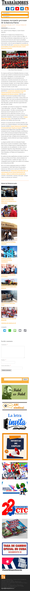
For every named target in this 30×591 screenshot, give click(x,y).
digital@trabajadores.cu (7, 588)
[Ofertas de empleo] (15, 446)
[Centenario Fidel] (15, 399)
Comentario (4, 344)
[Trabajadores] (3, 577)
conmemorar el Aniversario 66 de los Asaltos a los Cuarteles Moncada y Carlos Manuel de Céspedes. (14, 46)
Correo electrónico (6, 365)
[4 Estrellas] (5, 28)
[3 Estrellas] (4, 28)
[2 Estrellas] (3, 28)
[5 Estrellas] (7, 28)
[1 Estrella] (1, 28)
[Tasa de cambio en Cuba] (15, 554)
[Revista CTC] (15, 538)
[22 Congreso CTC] (15, 515)
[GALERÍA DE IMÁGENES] (15, 479)
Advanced (6, 381)
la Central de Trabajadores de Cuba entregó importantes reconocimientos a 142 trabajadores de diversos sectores (13, 92)
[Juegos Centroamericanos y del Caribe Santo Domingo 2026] (15, 496)
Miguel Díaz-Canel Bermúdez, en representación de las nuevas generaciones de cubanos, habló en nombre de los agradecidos (14, 172)
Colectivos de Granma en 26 (8, 323)
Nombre (3, 360)
